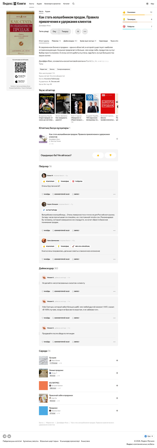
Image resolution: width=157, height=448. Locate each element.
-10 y (73, 240)
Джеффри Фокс (45, 26)
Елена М (50, 175)
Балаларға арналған (52, 4)
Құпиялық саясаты (31, 441)
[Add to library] (117, 139)
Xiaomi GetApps (27, 88)
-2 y (67, 175)
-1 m (68, 277)
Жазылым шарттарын (49, 441)
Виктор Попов (56, 141)
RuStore (13, 86)
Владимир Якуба (45, 116)
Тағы (41, 64)
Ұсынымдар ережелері (70, 441)
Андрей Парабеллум (94, 116)
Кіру (152, 4)
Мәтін (41, 11)
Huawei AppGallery (15, 88)
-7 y (72, 204)
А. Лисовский (54, 81)
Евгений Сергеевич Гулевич (112, 116)
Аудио (39, 4)
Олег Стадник (76, 116)
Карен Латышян (52, 204)
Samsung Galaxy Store (23, 86)
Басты (31, 4)
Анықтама (85, 441)
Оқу (54, 31)
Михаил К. (50, 277)
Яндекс (130, 444)
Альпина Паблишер (51, 79)
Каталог (66, 4)
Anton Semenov (61, 116)
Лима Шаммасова (53, 240)
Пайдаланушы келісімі (12, 441)
